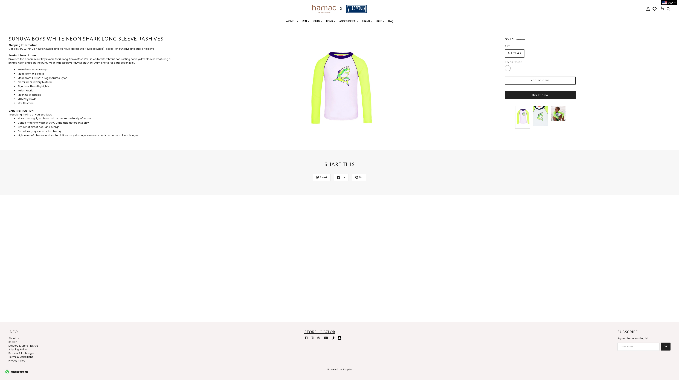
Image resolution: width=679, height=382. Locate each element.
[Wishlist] (654, 9)
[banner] (339, 8)
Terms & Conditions (20, 357)
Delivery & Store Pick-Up (23, 346)
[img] (668, 9)
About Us (13, 338)
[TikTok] (333, 338)
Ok (666, 346)
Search (12, 342)
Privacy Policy (16, 360)
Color (509, 62)
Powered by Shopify (339, 369)
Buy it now (540, 95)
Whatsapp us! (19, 372)
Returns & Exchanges (21, 353)
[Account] (648, 9)
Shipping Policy (17, 349)
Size (507, 46)
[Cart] (663, 8)
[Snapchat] (339, 338)
